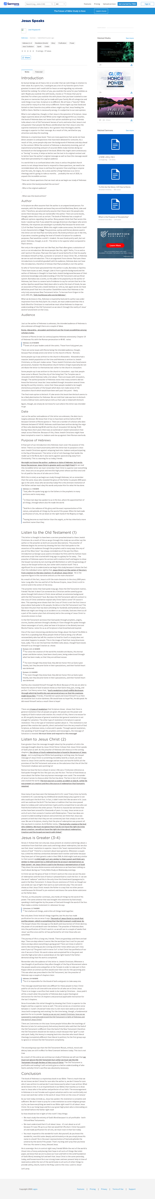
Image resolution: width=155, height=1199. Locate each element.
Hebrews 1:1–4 (27, 43)
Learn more (101, 11)
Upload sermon (109, 4)
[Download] (131, 64)
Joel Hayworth (34, 29)
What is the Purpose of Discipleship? (114, 217)
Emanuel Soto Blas (105, 219)
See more (130, 38)
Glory (53, 43)
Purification (62, 43)
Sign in (147, 4)
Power (72, 43)
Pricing (97, 4)
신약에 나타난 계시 (107, 157)
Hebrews (24, 38)
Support (132, 1189)
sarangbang (103, 160)
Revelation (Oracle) (41, 43)
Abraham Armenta (105, 189)
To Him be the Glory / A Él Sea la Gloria (114, 187)
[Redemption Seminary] (115, 243)
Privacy (104, 1189)
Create (47, 46)
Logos (34, 1189)
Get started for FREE (127, 4)
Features (87, 4)
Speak (39, 46)
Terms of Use (117, 1189)
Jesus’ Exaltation (28, 46)
